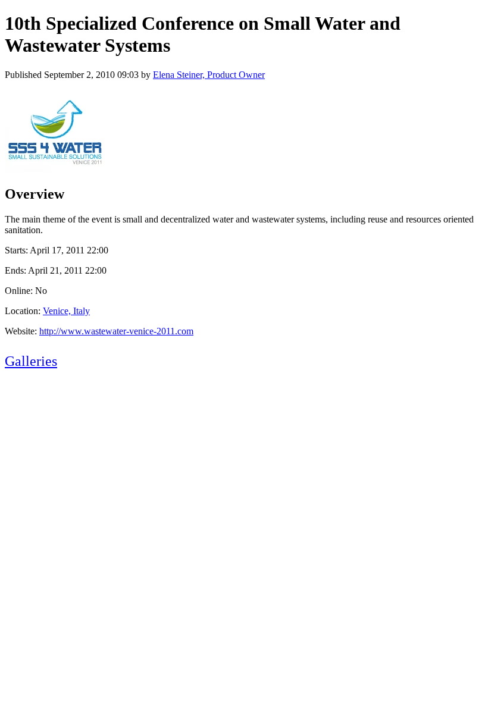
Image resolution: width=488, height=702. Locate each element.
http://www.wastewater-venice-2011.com (116, 331)
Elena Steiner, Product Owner (209, 75)
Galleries (31, 361)
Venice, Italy (66, 311)
